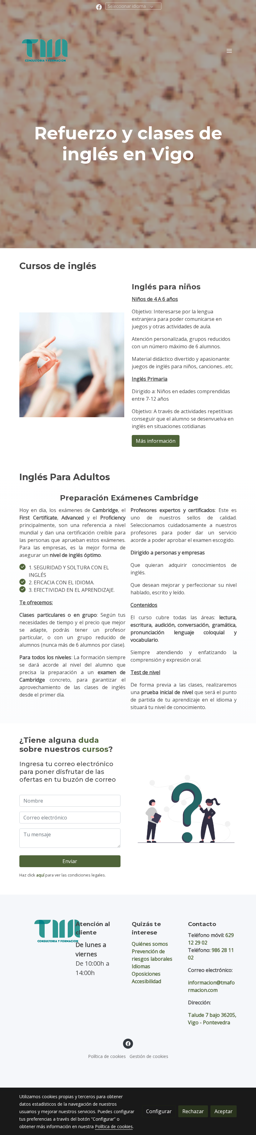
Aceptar (223, 1111)
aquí (40, 875)
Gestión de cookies (149, 1056)
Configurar (159, 1111)
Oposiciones (146, 973)
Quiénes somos (150, 943)
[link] (44, 50)
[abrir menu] (229, 50)
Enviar (69, 861)
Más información (155, 440)
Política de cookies (107, 1056)
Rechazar (193, 1111)
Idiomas (141, 966)
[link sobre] (44, 931)
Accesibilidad (146, 981)
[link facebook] (99, 7)
